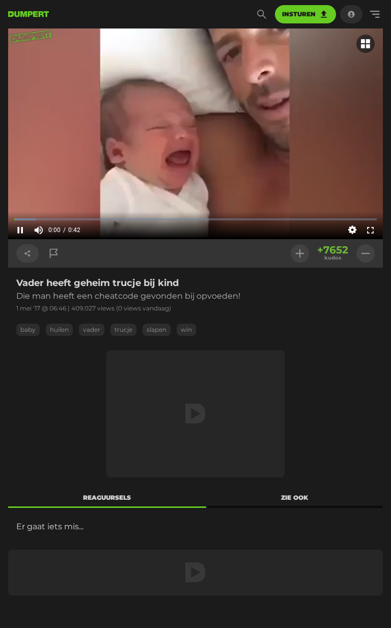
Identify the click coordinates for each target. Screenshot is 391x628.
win (186, 329)
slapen (156, 329)
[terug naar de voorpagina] (28, 14)
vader (91, 329)
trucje (123, 329)
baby (28, 329)
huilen (59, 329)
